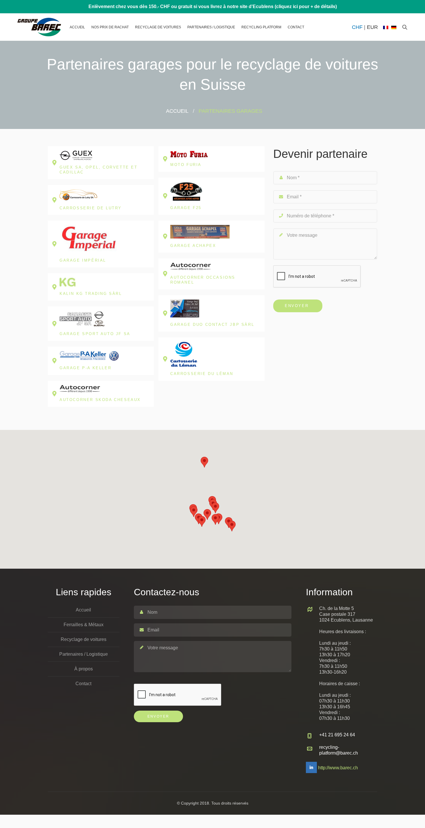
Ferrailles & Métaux (84, 624)
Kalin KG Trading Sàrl (91, 293)
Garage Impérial (83, 260)
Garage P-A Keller (85, 368)
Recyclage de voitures (158, 27)
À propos (83, 668)
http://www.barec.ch (338, 767)
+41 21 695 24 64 (337, 734)
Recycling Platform (261, 27)
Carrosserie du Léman (201, 374)
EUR (372, 27)
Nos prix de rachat (110, 27)
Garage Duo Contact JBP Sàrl (212, 324)
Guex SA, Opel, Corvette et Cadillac (99, 169)
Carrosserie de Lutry (91, 208)
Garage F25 (186, 208)
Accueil (77, 27)
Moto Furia (186, 164)
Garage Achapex (193, 245)
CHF (357, 27)
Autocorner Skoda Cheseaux (100, 400)
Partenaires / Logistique (211, 27)
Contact (296, 27)
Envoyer (296, 306)
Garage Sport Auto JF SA (95, 334)
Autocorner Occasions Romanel (202, 279)
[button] (193, 511)
